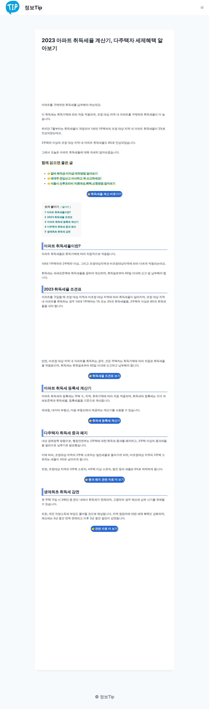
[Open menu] (202, 7)
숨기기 (65, 207)
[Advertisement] (104, 79)
